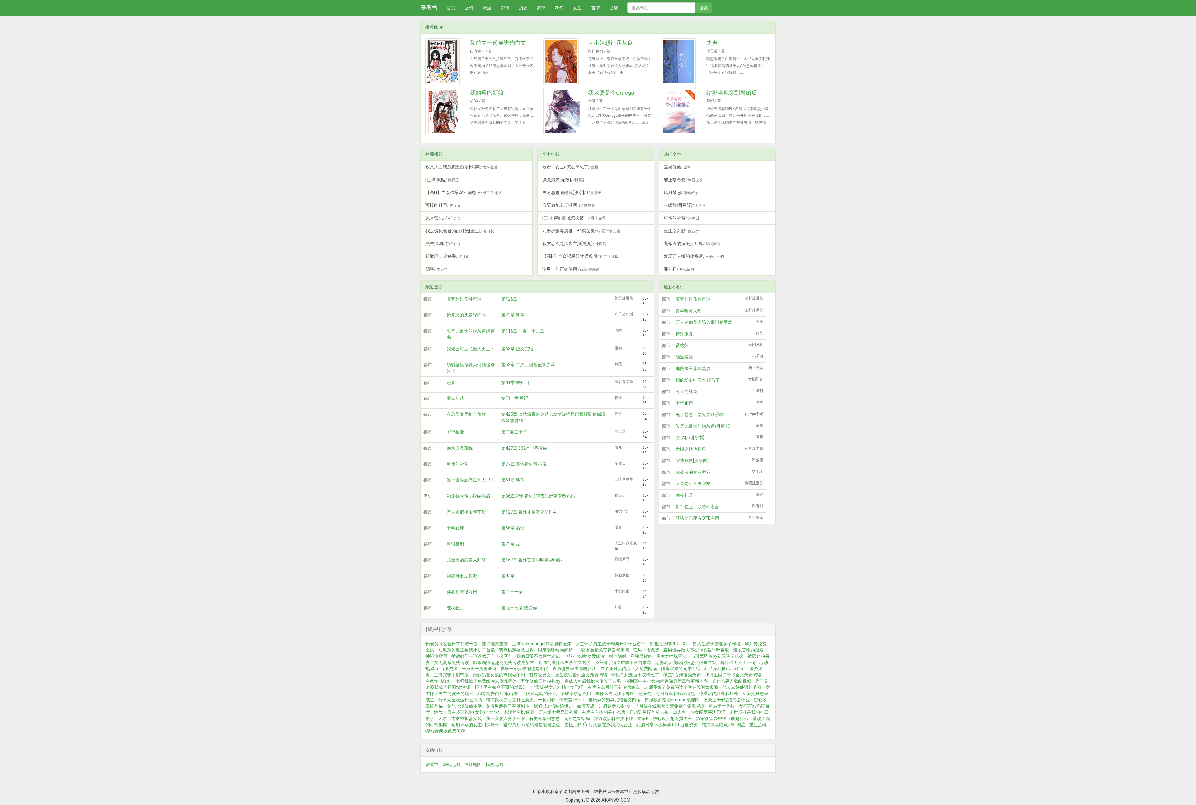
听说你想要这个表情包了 (635, 674)
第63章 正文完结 (517, 348)
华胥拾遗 (455, 431)
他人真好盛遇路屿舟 (742, 687)
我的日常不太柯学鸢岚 (538, 656)
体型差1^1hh (571, 699)
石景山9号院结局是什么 (727, 699)
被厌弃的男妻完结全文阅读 (614, 699)
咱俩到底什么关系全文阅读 (564, 662)
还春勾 (645, 693)
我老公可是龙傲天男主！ (471, 348)
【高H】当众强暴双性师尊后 (463, 192)
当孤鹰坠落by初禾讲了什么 (717, 656)
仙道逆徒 (684, 356)
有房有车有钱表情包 (675, 693)
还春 (451, 382)
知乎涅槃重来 (495, 643)
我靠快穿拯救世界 (516, 649)
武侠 (541, 7)
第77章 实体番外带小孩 (523, 464)
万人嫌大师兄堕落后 (558, 712)
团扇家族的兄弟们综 (680, 668)
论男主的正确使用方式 (571, 269)
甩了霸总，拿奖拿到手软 (700, 414)
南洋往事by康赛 (519, 712)
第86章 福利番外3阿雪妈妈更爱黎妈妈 (538, 496)
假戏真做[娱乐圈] (692, 460)
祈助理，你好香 (447, 256)
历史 (523, 7)
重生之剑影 (681, 230)
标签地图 (494, 764)
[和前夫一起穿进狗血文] (445, 61)
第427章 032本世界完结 (524, 448)
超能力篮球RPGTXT (669, 643)
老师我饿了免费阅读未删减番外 (486, 681)
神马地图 (473, 764)
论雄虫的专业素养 (693, 472)
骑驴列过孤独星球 (464, 298)
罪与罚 (679, 269)
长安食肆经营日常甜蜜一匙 (451, 643)
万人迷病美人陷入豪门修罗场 (704, 322)
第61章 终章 (512, 479)
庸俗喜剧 (455, 543)
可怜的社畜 (443, 205)
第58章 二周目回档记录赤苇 (528, 364)
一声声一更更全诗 (479, 668)
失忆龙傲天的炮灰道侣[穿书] (703, 426)
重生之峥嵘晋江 (671, 656)
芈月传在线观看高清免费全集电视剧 (670, 705)
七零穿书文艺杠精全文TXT (557, 687)
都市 (505, 7)
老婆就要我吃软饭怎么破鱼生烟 (685, 662)
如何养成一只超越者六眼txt (604, 705)
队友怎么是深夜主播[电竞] (574, 243)
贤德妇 (682, 345)
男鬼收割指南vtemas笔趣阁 (672, 699)
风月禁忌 (442, 217)
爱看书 (428, 7)
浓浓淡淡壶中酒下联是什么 (722, 718)
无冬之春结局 (577, 718)
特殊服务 (684, 333)
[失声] (682, 61)
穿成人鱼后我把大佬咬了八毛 (592, 681)
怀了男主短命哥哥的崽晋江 (501, 687)
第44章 (508, 575)
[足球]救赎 (442, 179)
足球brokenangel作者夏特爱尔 (542, 643)
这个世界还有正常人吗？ (471, 479)
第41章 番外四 (515, 382)
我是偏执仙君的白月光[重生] (459, 230)
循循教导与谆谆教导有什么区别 (481, 656)
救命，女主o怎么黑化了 (570, 166)
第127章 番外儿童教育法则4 (528, 511)
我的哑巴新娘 (487, 92)
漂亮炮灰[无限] (563, 179)
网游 (487, 7)
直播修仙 (677, 166)
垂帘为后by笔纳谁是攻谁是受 (531, 724)
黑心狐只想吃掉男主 (672, 718)
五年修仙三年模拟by (540, 681)
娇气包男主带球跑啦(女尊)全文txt (467, 712)
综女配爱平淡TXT (707, 712)
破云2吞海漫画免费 (682, 674)
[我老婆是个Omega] (563, 111)
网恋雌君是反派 (462, 575)
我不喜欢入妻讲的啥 (505, 718)
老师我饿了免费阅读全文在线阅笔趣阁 (681, 687)
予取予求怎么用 (576, 693)
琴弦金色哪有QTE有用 (697, 518)
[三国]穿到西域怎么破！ (574, 217)
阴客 (436, 269)
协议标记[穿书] (690, 437)
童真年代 (455, 398)
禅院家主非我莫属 (693, 368)
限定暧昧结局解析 (555, 649)
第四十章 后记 (514, 398)
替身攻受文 (540, 674)
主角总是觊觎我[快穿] (571, 192)
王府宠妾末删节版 (451, 674)
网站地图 (451, 764)
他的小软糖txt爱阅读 (584, 656)
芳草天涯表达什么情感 (460, 699)
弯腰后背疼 (641, 656)
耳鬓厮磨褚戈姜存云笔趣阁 (603, 649)
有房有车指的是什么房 (603, 712)
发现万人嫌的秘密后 (694, 256)
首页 (451, 7)
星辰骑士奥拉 (722, 705)
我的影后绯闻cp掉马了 (698, 379)
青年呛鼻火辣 (689, 310)
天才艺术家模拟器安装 (460, 718)
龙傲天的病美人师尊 (692, 243)
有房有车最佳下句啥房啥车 (614, 687)
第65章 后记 (512, 527)
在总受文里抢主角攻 (466, 414)
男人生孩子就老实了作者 (717, 643)
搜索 (703, 7)
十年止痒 (455, 527)
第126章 (509, 298)
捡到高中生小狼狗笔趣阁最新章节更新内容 (666, 681)
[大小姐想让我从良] (563, 61)
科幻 (559, 7)
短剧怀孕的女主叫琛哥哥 (475, 724)
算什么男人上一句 (737, 662)
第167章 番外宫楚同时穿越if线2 (532, 559)
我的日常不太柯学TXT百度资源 (667, 724)
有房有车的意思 (544, 718)
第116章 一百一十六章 (522, 331)
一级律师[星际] (685, 205)
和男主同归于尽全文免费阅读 (733, 674)
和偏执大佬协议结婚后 (468, 496)
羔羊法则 (442, 243)
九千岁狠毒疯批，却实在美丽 (581, 230)
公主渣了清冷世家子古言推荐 (623, 662)
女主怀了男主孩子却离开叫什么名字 (610, 643)
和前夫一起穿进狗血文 (498, 43)
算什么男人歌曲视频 (731, 681)
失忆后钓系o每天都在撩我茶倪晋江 (598, 724)
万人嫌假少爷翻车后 (466, 511)
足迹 (613, 7)
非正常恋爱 (683, 179)
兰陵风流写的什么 (539, 693)
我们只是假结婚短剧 (553, 705)
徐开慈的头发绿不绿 (466, 314)
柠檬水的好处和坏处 (718, 693)
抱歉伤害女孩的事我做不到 (499, 674)
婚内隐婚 (617, 656)
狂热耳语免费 (646, 649)
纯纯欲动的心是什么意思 (510, 699)
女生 (577, 7)
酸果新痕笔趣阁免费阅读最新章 (503, 662)
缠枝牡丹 (455, 607)
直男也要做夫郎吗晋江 (574, 668)
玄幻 (469, 7)
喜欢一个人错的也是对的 (524, 668)
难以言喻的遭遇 (748, 649)
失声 (712, 43)
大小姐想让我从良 (610, 43)
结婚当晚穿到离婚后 (731, 92)
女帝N (643, 718)
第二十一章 (512, 591)
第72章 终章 (512, 314)
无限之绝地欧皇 (691, 449)
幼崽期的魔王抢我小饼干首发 (466, 649)
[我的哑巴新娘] (445, 111)
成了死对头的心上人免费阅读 (628, 668)
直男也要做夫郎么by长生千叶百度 (696, 649)
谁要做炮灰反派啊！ (568, 205)
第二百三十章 (514, 431)
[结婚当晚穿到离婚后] (682, 111)
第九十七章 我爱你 (519, 607)
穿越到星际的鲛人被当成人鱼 (657, 712)
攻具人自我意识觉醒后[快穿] (461, 166)
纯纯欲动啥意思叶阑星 (723, 724)
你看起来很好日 (462, 591)
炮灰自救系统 (460, 448)
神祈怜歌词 (436, 656)
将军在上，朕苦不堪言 (697, 506)
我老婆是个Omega (611, 92)
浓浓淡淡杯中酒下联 (613, 718)
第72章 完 (510, 543)
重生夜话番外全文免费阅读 (581, 674)
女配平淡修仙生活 (464, 705)
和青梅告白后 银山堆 (497, 693)
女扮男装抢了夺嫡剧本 (507, 705)
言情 (595, 7)
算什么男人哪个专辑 (614, 693)
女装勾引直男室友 (693, 483)
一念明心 (546, 699)
